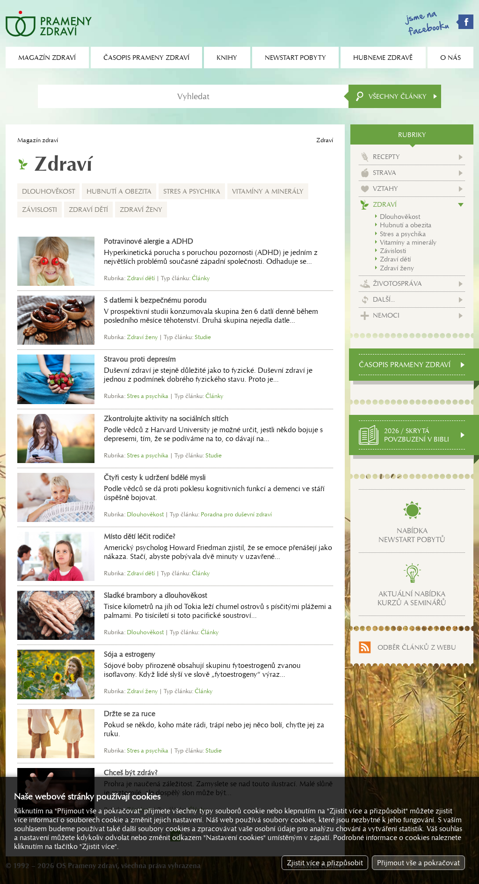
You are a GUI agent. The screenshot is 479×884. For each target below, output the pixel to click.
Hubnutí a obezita (119, 191)
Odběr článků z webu (416, 647)
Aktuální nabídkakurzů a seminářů (411, 598)
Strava (384, 172)
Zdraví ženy (141, 209)
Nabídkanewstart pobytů (411, 535)
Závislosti (39, 209)
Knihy (227, 57)
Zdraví (385, 204)
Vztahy (385, 188)
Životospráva (397, 283)
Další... (384, 299)
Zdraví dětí (88, 209)
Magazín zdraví (37, 140)
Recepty (386, 156)
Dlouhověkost (48, 191)
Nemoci (386, 315)
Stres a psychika (191, 191)
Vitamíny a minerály (268, 191)
